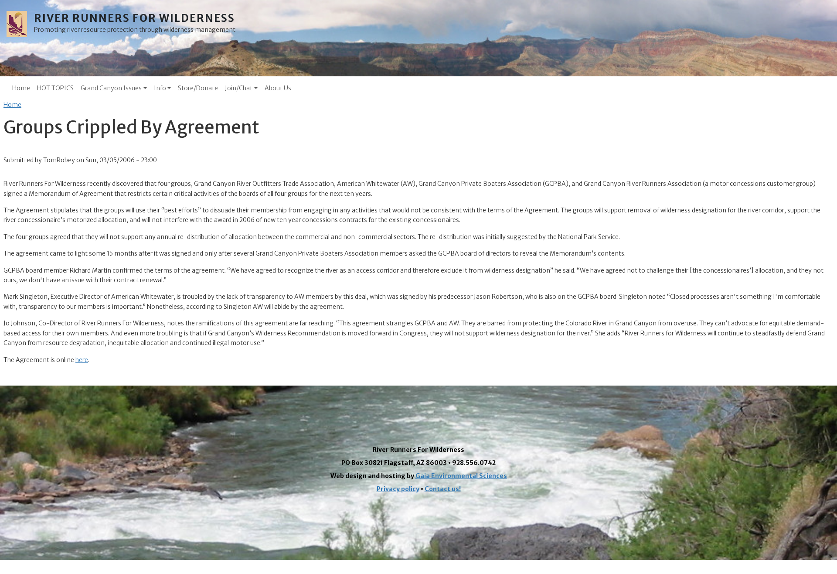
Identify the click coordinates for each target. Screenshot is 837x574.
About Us (278, 88)
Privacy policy (398, 489)
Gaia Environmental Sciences (461, 476)
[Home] (20, 24)
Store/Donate (198, 88)
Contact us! (443, 489)
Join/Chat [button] (238, 88)
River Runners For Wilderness (134, 18)
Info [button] (160, 88)
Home (21, 88)
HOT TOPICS (55, 88)
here (81, 360)
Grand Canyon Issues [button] (111, 88)
